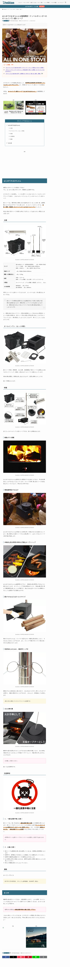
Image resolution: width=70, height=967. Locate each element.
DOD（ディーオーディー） (24, 20)
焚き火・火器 (6, 20)
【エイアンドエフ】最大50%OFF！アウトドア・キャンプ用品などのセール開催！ (24, 67)
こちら (42, 6)
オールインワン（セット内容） (17, 131)
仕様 (11, 128)
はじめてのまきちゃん (14, 125)
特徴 (11, 133)
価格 (11, 139)
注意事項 (12, 136)
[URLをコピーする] (43, 957)
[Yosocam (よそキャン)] (8, 2)
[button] (5, 957)
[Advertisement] (24, 162)
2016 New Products (14, 20)
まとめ (10, 143)
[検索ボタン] (65, 2)
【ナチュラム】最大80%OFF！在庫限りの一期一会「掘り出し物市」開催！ (23, 73)
